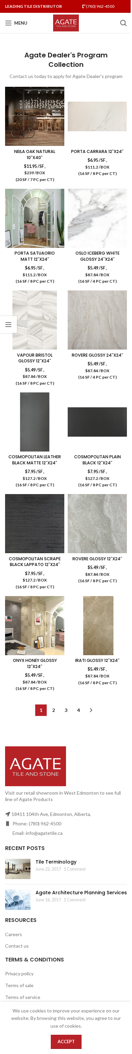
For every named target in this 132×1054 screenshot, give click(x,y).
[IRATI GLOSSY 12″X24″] (97, 625)
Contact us (17, 946)
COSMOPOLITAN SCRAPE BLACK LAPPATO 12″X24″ (35, 562)
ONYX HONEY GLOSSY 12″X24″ (35, 663)
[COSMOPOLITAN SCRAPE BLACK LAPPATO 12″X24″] (34, 523)
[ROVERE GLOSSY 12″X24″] (97, 523)
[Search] (123, 23)
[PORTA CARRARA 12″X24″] (97, 116)
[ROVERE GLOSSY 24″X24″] (97, 320)
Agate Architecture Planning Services (81, 892)
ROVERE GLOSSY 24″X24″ (97, 355)
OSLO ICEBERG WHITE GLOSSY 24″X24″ (97, 256)
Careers (13, 934)
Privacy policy (19, 973)
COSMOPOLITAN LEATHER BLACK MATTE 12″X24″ (34, 460)
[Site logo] (66, 22)
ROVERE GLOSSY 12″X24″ (97, 559)
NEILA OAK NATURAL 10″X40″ (34, 154)
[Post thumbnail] (17, 869)
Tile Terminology (56, 861)
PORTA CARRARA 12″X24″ (97, 151)
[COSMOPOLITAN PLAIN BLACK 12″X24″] (97, 422)
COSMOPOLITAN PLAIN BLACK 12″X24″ (97, 460)
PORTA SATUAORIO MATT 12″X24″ (35, 256)
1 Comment (75, 869)
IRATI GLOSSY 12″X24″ (97, 660)
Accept (66, 1041)
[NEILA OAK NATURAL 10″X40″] (34, 116)
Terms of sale (19, 985)
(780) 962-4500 (99, 6)
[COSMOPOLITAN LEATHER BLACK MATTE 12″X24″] (34, 422)
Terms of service (22, 997)
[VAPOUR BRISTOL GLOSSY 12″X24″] (34, 320)
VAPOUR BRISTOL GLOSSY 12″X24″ (34, 358)
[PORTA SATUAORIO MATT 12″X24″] (34, 218)
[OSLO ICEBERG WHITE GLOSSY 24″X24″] (97, 218)
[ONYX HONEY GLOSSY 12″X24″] (34, 625)
